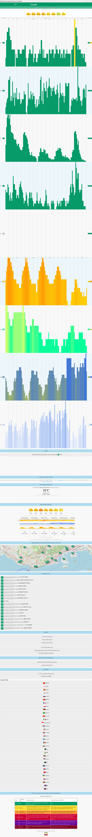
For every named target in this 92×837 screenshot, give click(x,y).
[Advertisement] (37, 466)
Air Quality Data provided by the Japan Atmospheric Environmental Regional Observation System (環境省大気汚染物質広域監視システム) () (33, 480)
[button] (46, 563)
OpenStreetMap (84, 570)
